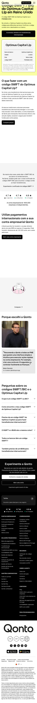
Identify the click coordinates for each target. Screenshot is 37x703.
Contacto (22, 576)
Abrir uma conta (26, 2)
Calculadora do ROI (25, 563)
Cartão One (4, 581)
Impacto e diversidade (26, 581)
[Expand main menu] (34, 3)
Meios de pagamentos (7, 541)
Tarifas (5, 498)
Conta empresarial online (8, 519)
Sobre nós (22, 571)
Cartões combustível (25, 545)
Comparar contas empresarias (24, 520)
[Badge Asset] (11, 645)
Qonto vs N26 (23, 528)
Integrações (23, 615)
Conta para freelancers (7, 522)
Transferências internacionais (5, 546)
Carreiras (22, 578)
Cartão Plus (4, 584)
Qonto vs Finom (24, 533)
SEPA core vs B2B (24, 607)
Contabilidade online (7, 552)
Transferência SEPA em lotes (9, 550)
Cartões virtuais (5, 586)
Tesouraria (4, 557)
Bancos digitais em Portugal (27, 543)
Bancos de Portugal (25, 540)
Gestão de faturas (6, 564)
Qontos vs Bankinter (25, 531)
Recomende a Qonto (25, 558)
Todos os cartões (6, 576)
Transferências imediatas (8, 543)
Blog (21, 589)
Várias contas (5, 532)
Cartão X (3, 579)
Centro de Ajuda (24, 574)
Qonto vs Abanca (24, 538)
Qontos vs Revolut (25, 523)
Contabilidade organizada (27, 604)
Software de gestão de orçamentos (7, 560)
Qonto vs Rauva (24, 526)
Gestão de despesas (7, 555)
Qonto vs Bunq (24, 535)
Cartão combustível (6, 588)
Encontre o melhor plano (26, 560)
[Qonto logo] (5, 3)
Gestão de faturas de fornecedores (7, 567)
